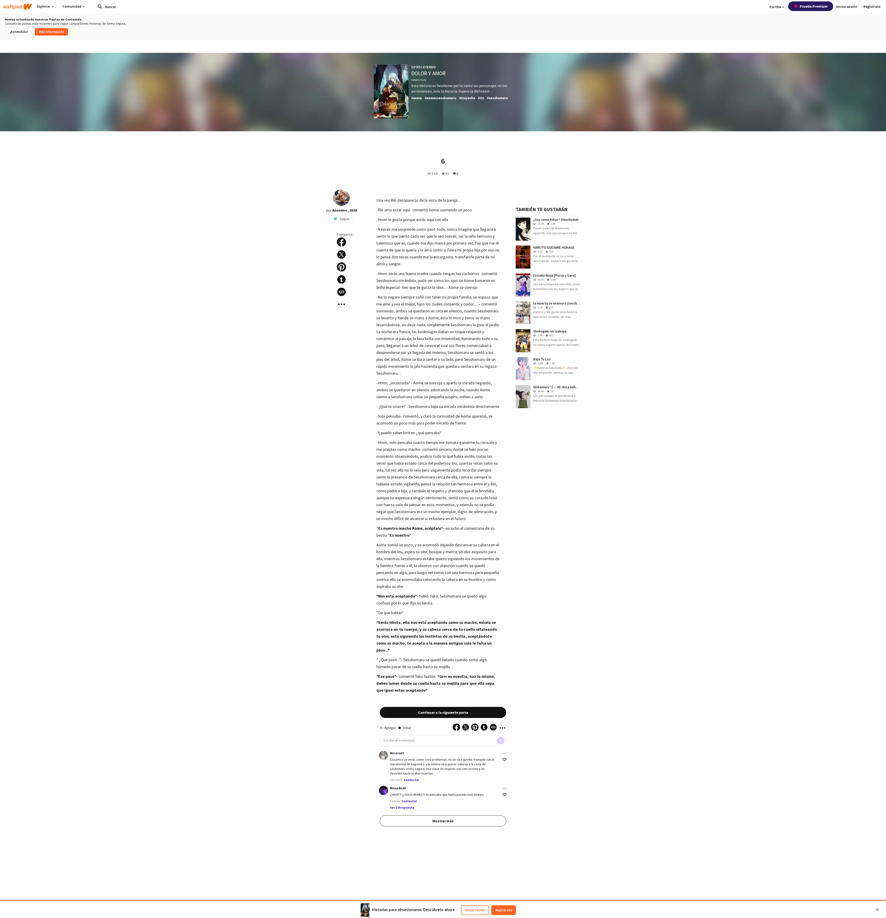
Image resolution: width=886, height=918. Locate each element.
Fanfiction (418, 80)
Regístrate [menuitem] (871, 6)
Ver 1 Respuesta (402, 807)
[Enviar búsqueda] (100, 6)
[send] (500, 740)
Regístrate (503, 910)
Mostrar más (443, 821)
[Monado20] (383, 790)
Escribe (775, 6)
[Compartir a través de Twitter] (341, 254)
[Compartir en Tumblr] (341, 279)
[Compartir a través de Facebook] (341, 242)
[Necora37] (383, 755)
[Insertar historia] (341, 291)
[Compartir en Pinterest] (341, 267)
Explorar (44, 6)
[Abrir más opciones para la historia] (341, 304)
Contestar (411, 780)
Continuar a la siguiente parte (443, 712)
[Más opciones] (504, 753)
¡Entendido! (19, 32)
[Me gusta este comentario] (504, 760)
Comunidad (72, 6)
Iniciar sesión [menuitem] (846, 6)
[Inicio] (17, 6)
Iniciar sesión (475, 910)
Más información (51, 32)
